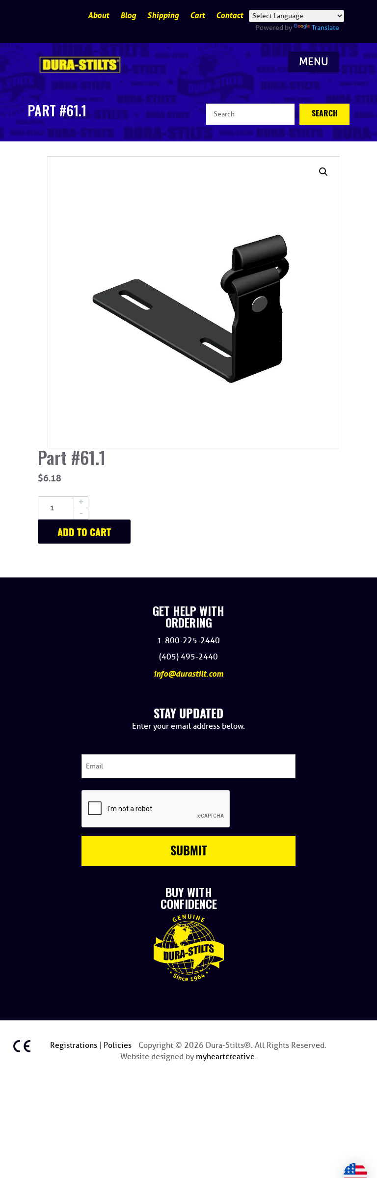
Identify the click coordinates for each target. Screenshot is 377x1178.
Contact (229, 15)
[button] (323, 172)
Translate (325, 28)
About (98, 15)
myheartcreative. (226, 1057)
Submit (188, 852)
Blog (128, 15)
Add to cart (84, 533)
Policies (119, 1045)
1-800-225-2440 (188, 641)
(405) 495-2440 (188, 657)
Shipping (163, 15)
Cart (197, 15)
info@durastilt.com (188, 674)
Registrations (74, 1045)
